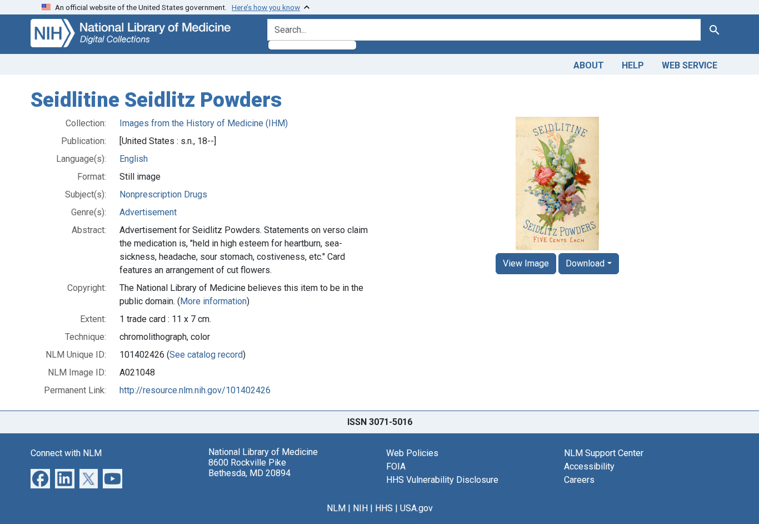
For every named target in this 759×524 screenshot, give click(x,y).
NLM (336, 508)
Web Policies (412, 453)
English (133, 159)
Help (633, 65)
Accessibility (589, 466)
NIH (360, 508)
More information (213, 301)
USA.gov (416, 508)
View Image (526, 263)
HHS (384, 508)
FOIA (396, 466)
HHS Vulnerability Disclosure (442, 479)
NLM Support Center (603, 453)
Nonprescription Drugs (163, 194)
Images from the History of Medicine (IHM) (203, 123)
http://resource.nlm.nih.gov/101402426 (195, 390)
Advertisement (148, 212)
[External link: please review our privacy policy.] (40, 477)
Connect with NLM (66, 453)
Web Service (689, 65)
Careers (579, 479)
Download (585, 263)
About (588, 65)
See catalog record (206, 354)
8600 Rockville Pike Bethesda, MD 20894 (249, 467)
